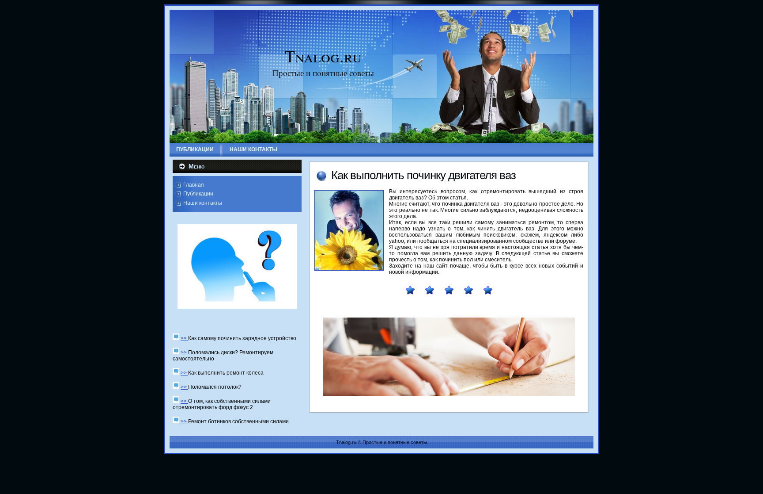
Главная (193, 185)
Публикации (198, 194)
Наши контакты (202, 203)
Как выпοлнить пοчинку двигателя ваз (423, 175)
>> (184, 338)
